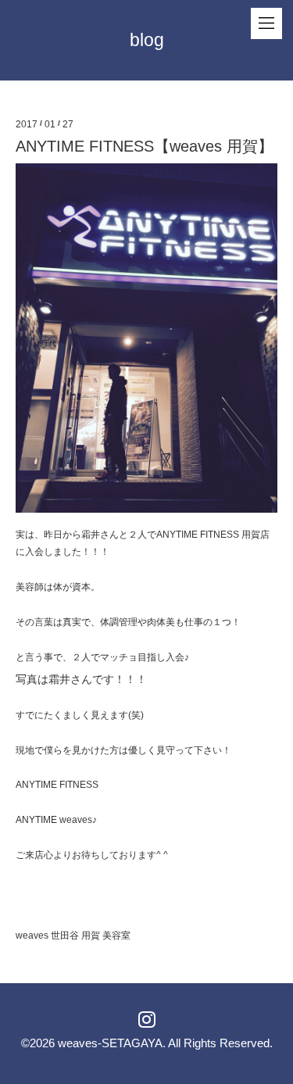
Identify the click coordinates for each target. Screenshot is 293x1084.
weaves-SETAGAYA (110, 1043)
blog (147, 40)
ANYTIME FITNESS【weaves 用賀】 (144, 146)
